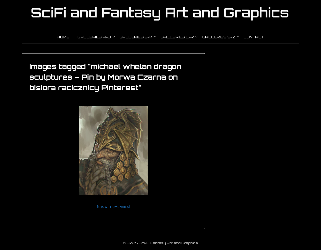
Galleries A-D (94, 37)
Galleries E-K (136, 37)
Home (63, 37)
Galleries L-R (177, 37)
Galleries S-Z (218, 37)
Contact (254, 37)
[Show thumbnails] (113, 207)
